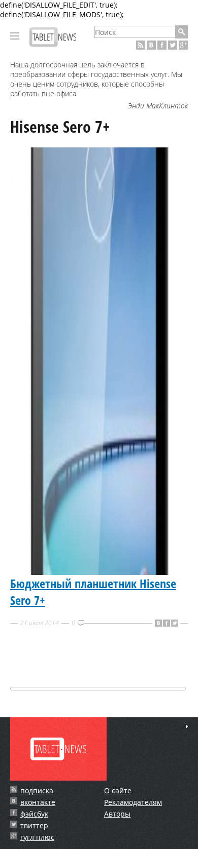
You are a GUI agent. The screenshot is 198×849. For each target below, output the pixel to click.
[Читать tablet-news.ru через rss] (140, 45)
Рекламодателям (133, 802)
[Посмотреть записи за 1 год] (187, 726)
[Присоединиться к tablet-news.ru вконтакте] (151, 45)
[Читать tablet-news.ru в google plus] (183, 45)
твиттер (34, 825)
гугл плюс (37, 837)
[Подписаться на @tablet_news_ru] (172, 45)
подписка (36, 790)
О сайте (117, 790)
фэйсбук (34, 814)
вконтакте (37, 802)
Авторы (117, 814)
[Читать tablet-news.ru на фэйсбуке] (162, 45)
